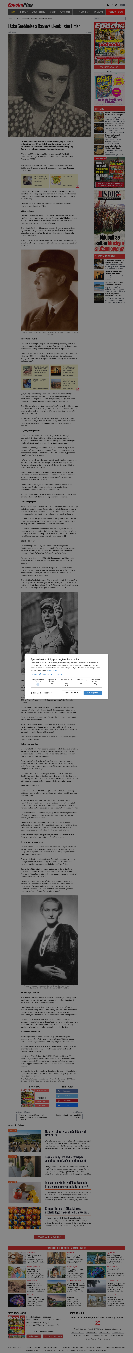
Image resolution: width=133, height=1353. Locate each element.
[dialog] (66, 676)
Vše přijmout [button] (92, 693)
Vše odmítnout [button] (71, 693)
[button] (66, 674)
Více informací (52, 670)
